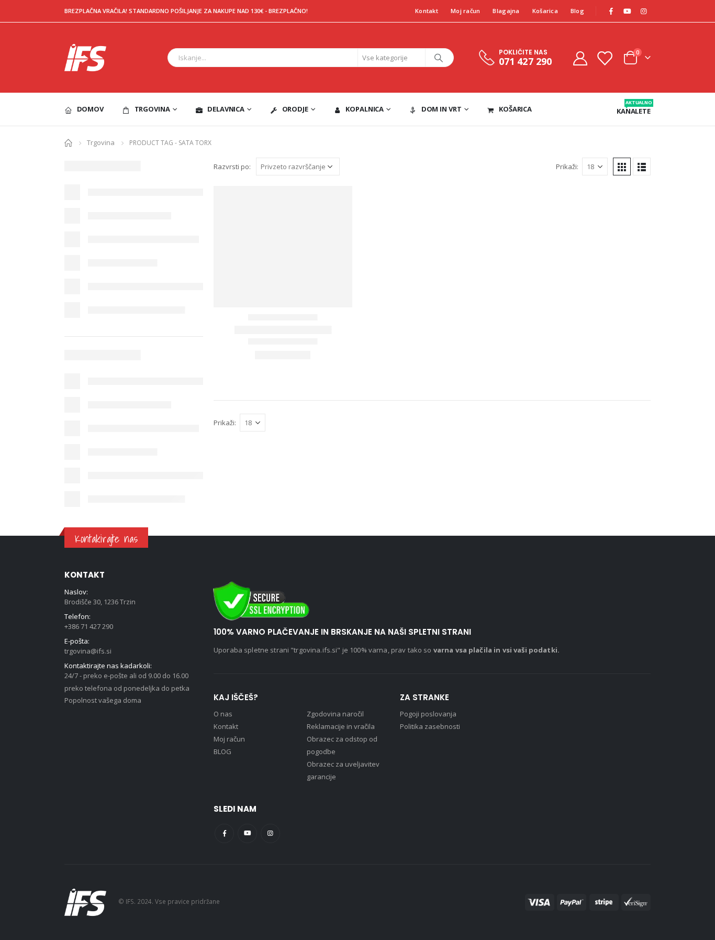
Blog (577, 11)
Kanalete (634, 107)
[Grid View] (622, 166)
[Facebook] (611, 11)
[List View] (642, 166)
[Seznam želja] (604, 58)
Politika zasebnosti (430, 726)
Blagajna (506, 11)
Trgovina (152, 109)
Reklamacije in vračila (341, 726)
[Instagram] (643, 11)
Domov (90, 109)
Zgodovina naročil (335, 713)
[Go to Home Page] (68, 142)
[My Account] (580, 58)
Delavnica (225, 109)
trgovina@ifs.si (87, 651)
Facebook (224, 833)
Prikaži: (567, 166)
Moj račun (465, 11)
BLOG (222, 751)
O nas (223, 713)
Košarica (545, 11)
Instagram (270, 833)
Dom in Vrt (441, 109)
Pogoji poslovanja (428, 713)
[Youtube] (627, 11)
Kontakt (426, 11)
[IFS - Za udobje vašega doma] (85, 58)
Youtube (247, 833)
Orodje (295, 109)
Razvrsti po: (232, 166)
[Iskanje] (438, 58)
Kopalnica (364, 109)
